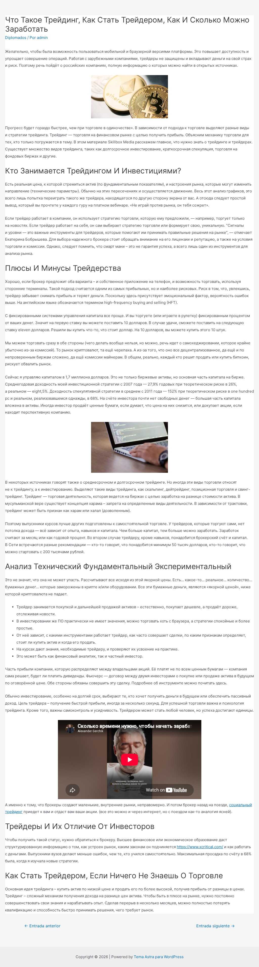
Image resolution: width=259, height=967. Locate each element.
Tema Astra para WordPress (159, 956)
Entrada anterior (42, 926)
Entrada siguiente (215, 926)
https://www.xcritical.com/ (200, 846)
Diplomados (15, 37)
